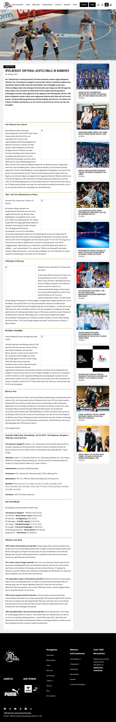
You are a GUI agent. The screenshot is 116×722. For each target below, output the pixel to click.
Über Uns (36, 5)
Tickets (58, 5)
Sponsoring (47, 5)
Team (28, 5)
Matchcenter (17, 5)
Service (67, 5)
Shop (92, 5)
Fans (75, 5)
